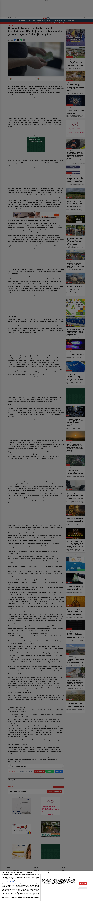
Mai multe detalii (10, 881)
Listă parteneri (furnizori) (47, 884)
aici (36, 892)
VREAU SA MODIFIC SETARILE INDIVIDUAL (82, 888)
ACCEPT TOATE (83, 883)
